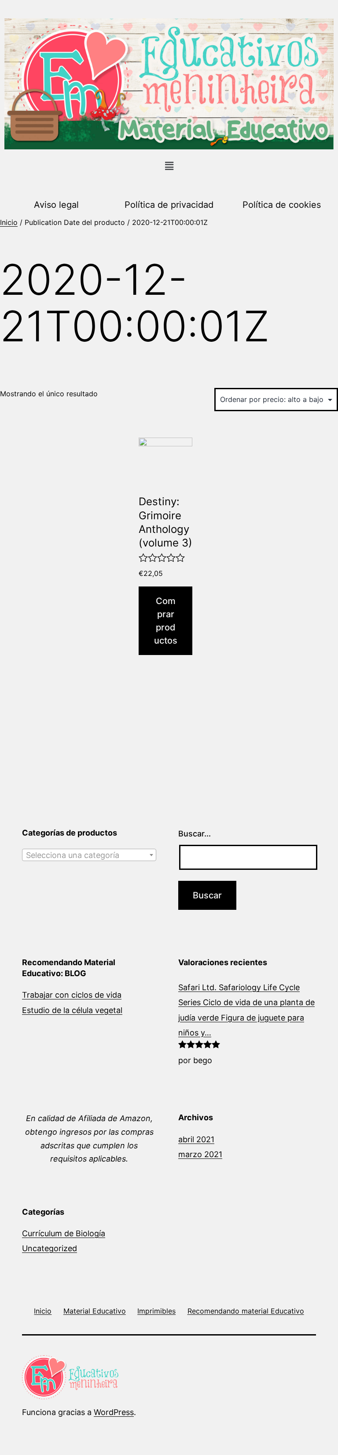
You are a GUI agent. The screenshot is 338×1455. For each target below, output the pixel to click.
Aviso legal (56, 204)
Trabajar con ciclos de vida (71, 994)
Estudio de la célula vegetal (72, 1010)
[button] (169, 166)
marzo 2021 (200, 1154)
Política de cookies (281, 204)
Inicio (9, 222)
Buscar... (194, 833)
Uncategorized (49, 1248)
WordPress (114, 1412)
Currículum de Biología (63, 1233)
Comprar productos (165, 621)
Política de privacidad (169, 204)
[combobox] (89, 855)
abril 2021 (196, 1139)
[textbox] (89, 855)
